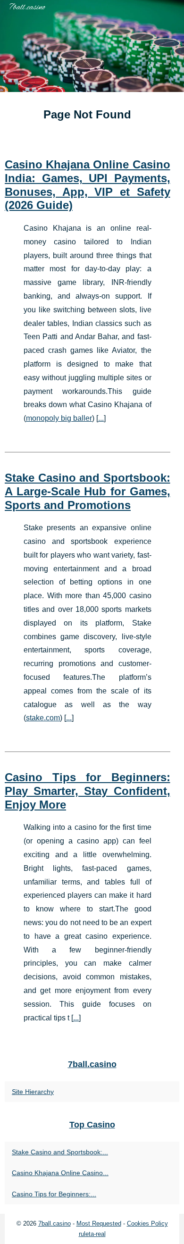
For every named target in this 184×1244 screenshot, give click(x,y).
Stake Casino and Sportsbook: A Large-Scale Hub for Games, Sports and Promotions (87, 491)
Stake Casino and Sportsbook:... (60, 1152)
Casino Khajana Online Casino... (60, 1173)
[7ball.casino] (92, 46)
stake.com (43, 718)
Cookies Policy (147, 1223)
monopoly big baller (59, 418)
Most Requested (98, 1223)
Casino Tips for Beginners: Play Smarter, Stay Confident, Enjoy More (87, 791)
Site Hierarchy (33, 1091)
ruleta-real (92, 1233)
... (101, 418)
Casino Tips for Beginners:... (54, 1194)
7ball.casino (54, 1223)
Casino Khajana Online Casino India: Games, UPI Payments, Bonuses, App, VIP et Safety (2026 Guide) (87, 184)
